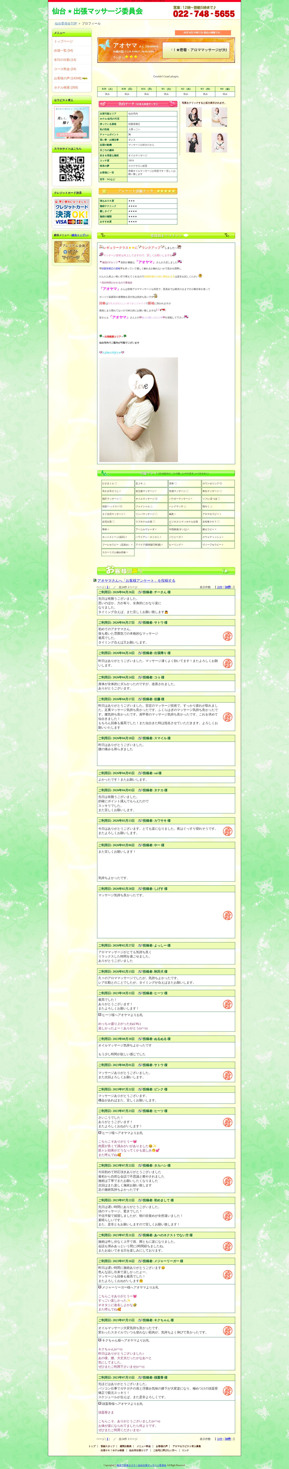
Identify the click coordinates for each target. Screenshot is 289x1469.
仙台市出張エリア (138, 1450)
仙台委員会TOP (66, 23)
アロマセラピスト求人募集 (187, 1446)
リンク (185, 1450)
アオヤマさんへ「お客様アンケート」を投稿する (136, 581)
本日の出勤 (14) (65, 59)
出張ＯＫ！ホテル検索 (112, 1450)
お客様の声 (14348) (67, 78)
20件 (220, 587)
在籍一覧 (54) (63, 50)
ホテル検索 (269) (66, 87)
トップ (92, 1446)
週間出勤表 (126, 1446)
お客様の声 (162, 1446)
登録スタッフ (108, 1446)
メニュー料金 (144, 1446)
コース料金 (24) (65, 69)
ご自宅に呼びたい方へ (165, 1450)
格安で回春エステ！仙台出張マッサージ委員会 (141, 1465)
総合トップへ (79, 235)
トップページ (63, 41)
